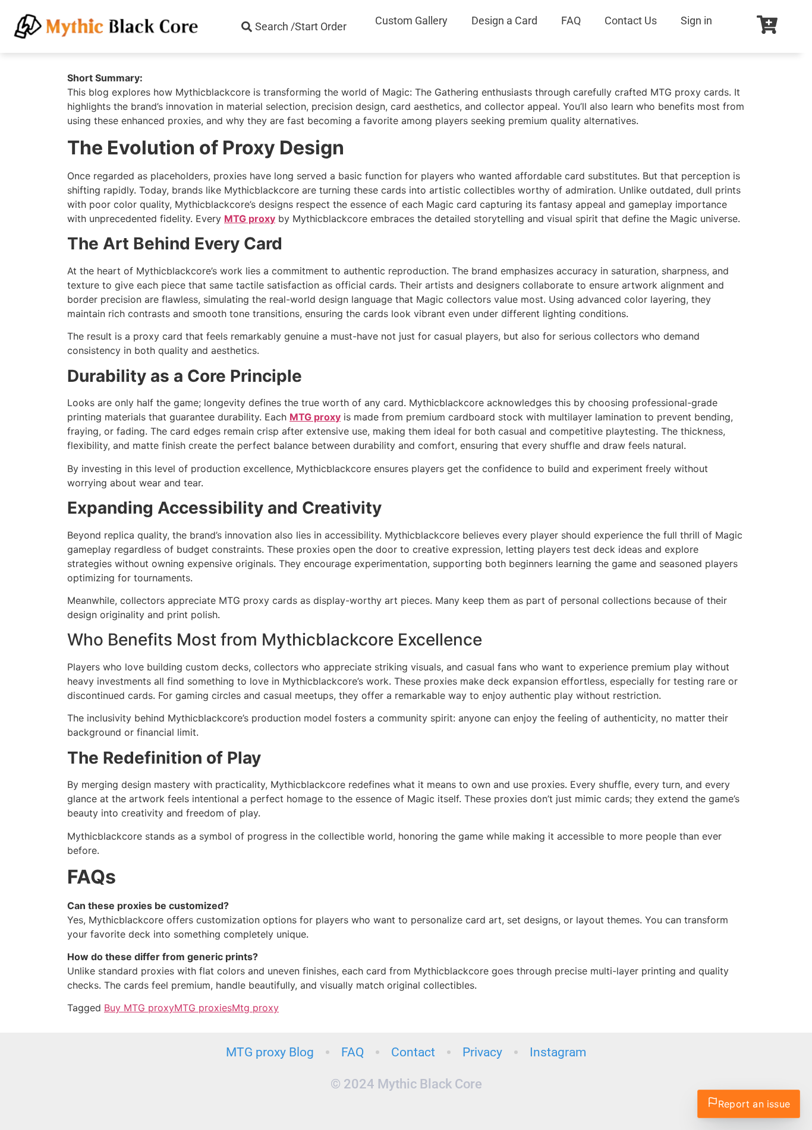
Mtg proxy (255, 1008)
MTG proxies (203, 1008)
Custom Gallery (411, 20)
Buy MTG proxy (139, 1008)
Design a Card (504, 20)
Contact (413, 1052)
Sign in (696, 20)
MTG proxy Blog (270, 1052)
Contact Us (631, 20)
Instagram (558, 1052)
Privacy (482, 1052)
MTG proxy (249, 218)
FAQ (571, 20)
